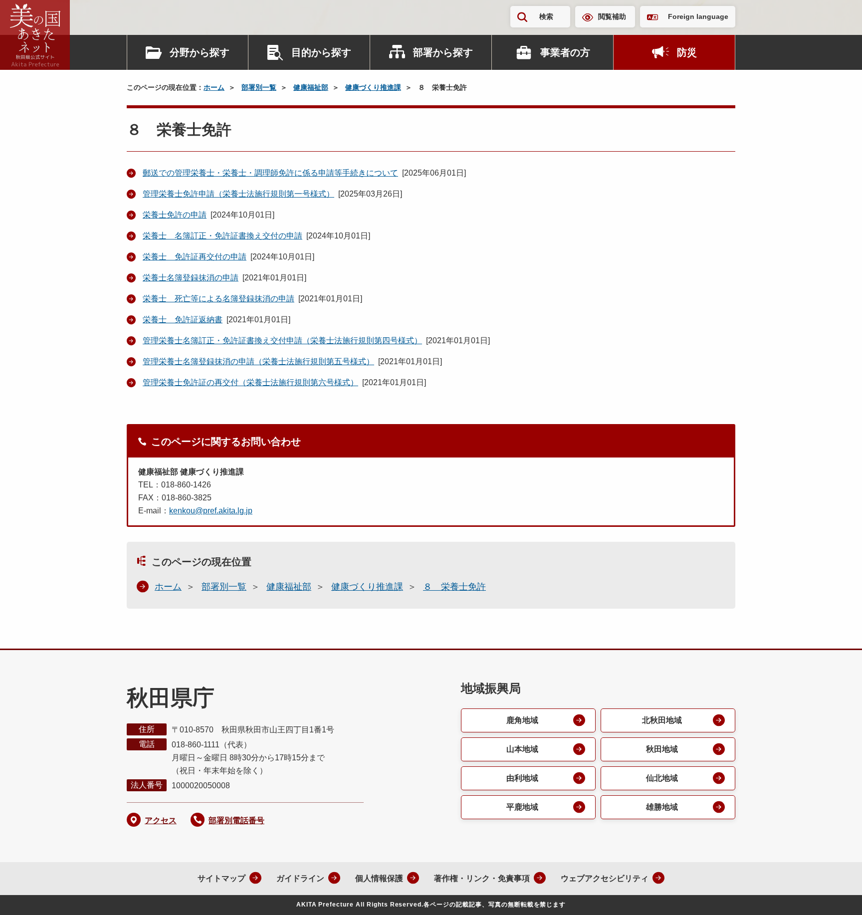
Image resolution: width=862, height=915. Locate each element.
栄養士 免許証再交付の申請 (194, 256)
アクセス (161, 820)
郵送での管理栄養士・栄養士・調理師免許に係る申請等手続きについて (270, 173)
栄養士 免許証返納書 (182, 319)
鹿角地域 (522, 720)
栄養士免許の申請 (175, 215)
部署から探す (443, 52)
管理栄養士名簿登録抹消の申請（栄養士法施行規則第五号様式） (258, 361)
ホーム (214, 87)
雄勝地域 (662, 807)
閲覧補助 (612, 16)
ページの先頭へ (835, 894)
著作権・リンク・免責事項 (482, 878)
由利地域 (522, 778)
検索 (546, 16)
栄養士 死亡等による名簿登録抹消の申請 (218, 298)
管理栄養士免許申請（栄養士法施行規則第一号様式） (238, 194)
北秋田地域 (662, 720)
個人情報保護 (379, 878)
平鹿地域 (522, 807)
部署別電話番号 (236, 820)
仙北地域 (662, 778)
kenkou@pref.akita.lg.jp (210, 510)
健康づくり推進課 (373, 87)
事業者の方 (565, 52)
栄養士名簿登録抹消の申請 (190, 277)
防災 (687, 52)
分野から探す (199, 52)
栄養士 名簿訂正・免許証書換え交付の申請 (222, 235)
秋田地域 (662, 749)
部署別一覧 (258, 87)
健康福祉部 (310, 87)
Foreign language (698, 16)
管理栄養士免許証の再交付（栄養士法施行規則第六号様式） (250, 382)
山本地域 (522, 749)
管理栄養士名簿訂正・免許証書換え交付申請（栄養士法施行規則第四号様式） (282, 340)
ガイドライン (300, 878)
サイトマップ (221, 878)
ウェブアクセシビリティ (604, 878)
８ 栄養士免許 (454, 587)
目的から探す (321, 52)
